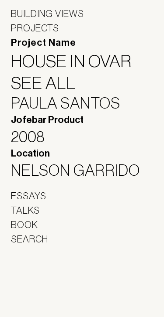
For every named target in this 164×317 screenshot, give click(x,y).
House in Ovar (77, 61)
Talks (25, 210)
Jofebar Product (47, 120)
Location (30, 153)
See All (49, 82)
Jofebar (34, 276)
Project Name (43, 42)
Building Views (47, 13)
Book (24, 224)
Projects (35, 28)
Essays (28, 196)
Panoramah (35, 295)
